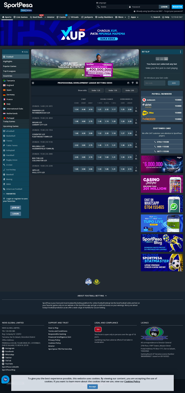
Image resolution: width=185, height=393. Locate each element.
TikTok (8, 360)
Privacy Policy (54, 340)
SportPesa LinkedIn (10, 367)
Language (102, 3)
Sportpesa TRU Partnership (60, 349)
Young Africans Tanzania (96, 282)
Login (16, 213)
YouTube (9, 364)
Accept (92, 386)
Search (156, 17)
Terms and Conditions (57, 331)
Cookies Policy (132, 381)
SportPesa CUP (88, 282)
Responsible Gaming (57, 334)
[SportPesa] (22, 7)
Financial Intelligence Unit (59, 337)
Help (167, 17)
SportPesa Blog (8, 370)
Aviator (51, 346)
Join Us (15, 207)
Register (177, 6)
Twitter (8, 358)
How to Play (53, 328)
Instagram (9, 348)
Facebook (9, 351)
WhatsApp (9, 354)
